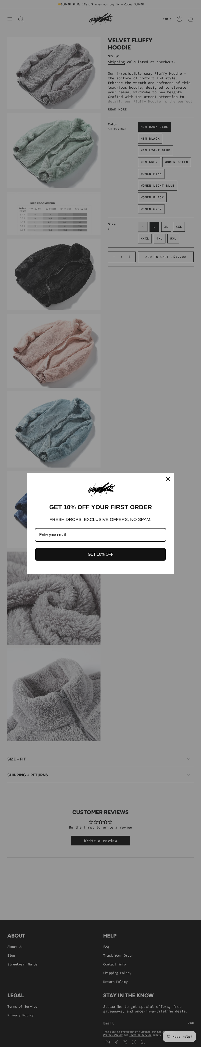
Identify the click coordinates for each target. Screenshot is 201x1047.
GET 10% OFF (100, 554)
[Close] (168, 479)
